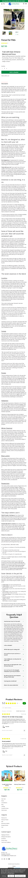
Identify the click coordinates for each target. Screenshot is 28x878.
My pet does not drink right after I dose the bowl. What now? (12, 665)
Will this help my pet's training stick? (12, 649)
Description (4, 83)
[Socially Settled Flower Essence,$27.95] (7, 776)
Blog (2, 804)
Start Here (3, 799)
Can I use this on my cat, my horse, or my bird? (12, 654)
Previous (1, 779)
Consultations (4, 802)
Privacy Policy (4, 840)
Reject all (11, 876)
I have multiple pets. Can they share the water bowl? (12, 659)
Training (3, 806)
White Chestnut (6, 428)
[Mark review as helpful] (24, 730)
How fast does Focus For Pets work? (12, 621)
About (2, 800)
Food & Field (5, 591)
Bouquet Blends (4, 825)
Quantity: (3, 66)
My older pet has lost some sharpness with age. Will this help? (12, 676)
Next (25, 779)
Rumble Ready (5, 584)
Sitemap (14, 866)
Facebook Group (4, 808)
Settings (4, 876)
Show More (11, 723)
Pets (2, 827)
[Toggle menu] (2, 4)
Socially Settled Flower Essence (7, 785)
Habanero (4, 401)
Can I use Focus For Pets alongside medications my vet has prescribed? (12, 670)
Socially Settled (5, 586)
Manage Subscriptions (6, 836)
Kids (2, 821)
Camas (3, 331)
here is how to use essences (17, 568)
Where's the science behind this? (11, 685)
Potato (3, 373)
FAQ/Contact (4, 810)
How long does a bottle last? (10, 681)
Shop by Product (4, 819)
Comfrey (4, 278)
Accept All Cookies (20, 876)
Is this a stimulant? (8, 645)
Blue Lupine (5, 456)
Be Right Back (5, 588)
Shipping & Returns (5, 834)
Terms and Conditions (6, 842)
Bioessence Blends (5, 823)
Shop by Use (4, 817)
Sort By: (17, 711)
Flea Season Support (6, 594)
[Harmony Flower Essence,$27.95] (19, 776)
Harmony (4, 599)
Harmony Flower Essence (19, 784)
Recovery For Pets (6, 596)
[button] (19, 703)
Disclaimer (3, 838)
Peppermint (5, 483)
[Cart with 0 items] (26, 4)
